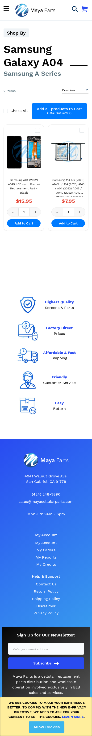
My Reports (46, 557)
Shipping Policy (46, 598)
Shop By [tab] (16, 33)
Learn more (73, 717)
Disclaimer (46, 606)
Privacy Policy (46, 613)
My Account (46, 542)
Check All (19, 110)
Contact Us (46, 584)
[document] (47, 716)
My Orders (46, 550)
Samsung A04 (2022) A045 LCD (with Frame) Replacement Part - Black (24, 186)
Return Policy (46, 591)
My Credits (46, 564)
